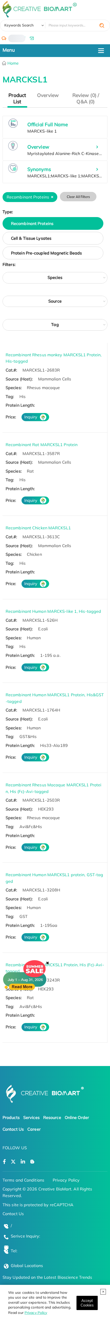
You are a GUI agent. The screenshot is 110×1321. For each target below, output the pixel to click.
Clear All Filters (78, 197)
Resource (52, 1117)
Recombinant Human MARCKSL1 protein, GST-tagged (54, 878)
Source (55, 301)
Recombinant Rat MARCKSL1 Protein (42, 444)
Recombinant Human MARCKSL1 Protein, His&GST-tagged (55, 698)
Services (31, 1117)
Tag (55, 324)
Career (34, 1129)
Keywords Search (19, 25)
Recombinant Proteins (32, 223)
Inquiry (31, 416)
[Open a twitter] (13, 1162)
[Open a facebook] (4, 1162)
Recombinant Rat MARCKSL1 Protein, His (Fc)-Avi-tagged (55, 968)
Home (12, 63)
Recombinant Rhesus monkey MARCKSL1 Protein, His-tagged (54, 358)
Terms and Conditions (23, 1180)
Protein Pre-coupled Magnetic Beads (46, 252)
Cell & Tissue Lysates (31, 238)
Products (11, 1117)
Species (55, 277)
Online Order (77, 1117)
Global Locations (27, 1265)
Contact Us (13, 1129)
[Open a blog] (32, 1162)
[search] (102, 25)
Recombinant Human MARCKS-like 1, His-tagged (53, 611)
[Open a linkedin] (23, 1162)
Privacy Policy (36, 1312)
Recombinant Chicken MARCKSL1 (38, 527)
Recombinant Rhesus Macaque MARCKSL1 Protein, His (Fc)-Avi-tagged (53, 788)
